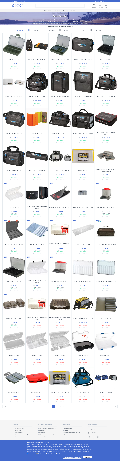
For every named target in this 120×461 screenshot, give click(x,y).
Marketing (60, 453)
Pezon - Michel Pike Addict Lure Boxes (37, 281)
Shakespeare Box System (14, 281)
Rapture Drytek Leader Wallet (83, 96)
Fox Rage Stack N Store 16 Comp (14, 244)
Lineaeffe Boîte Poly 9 (37, 244)
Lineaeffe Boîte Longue (83, 244)
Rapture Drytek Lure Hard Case (60, 96)
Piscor (53, 13)
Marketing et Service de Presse (23, 434)
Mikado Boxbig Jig (83, 355)
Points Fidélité (43, 437)
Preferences (41, 453)
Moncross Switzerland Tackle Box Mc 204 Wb (60, 244)
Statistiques (51, 453)
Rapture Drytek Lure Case (60, 133)
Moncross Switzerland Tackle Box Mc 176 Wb (37, 318)
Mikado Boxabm (14, 355)
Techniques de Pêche (62, 13)
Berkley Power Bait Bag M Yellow (83, 318)
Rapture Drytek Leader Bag (14, 133)
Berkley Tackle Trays (14, 207)
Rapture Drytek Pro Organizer (106, 96)
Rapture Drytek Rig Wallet (37, 170)
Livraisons (42, 432)
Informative (66, 424)
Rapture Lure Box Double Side (14, 96)
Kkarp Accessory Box (14, 59)
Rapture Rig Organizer (106, 392)
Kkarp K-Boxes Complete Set (60, 59)
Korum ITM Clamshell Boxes (14, 318)
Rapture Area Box (37, 133)
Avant (113, 406)
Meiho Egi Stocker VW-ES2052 (83, 281)
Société (15, 424)
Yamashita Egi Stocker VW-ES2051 (106, 281)
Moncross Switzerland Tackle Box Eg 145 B (60, 318)
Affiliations (17, 437)
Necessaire (32, 453)
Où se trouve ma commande (46, 434)
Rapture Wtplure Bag (83, 392)
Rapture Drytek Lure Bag (14, 170)
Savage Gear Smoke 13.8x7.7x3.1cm (83, 207)
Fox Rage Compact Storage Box (106, 207)
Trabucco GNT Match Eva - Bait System (106, 133)
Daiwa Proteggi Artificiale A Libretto (60, 207)
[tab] (22, 425)
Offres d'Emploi (19, 432)
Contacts (22, 1)
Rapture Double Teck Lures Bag (60, 170)
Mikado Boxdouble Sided (106, 355)
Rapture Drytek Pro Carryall (37, 96)
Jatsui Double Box (106, 318)
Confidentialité (68, 428)
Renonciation (67, 434)
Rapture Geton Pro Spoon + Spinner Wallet (37, 207)
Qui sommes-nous (19, 428)
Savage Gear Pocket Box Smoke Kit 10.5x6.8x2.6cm (106, 170)
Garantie (66, 437)
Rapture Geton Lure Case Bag (37, 59)
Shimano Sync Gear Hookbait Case (106, 244)
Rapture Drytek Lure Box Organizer (83, 133)
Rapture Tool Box (83, 170)
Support (15, 1)
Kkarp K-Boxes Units (106, 59)
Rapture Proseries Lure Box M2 (60, 392)
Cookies (66, 430)
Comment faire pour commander (48, 428)
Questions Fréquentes (45, 424)
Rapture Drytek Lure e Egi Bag (83, 59)
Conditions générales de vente (72, 432)
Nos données (18, 430)
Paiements (42, 430)
